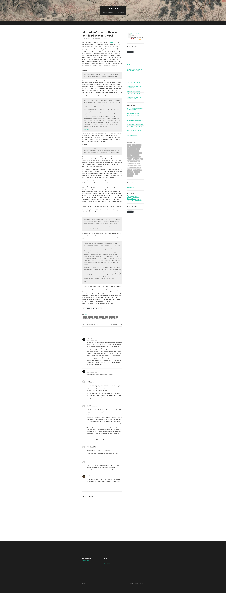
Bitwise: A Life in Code (135, 33)
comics (138, 148)
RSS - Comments (107, 563)
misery (128, 163)
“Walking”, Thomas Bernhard (133, 197)
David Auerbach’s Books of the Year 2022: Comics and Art (134, 98)
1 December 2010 (86, 38)
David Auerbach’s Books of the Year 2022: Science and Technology (134, 94)
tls (133, 173)
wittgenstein (129, 175)
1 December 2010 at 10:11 (92, 340)
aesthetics (134, 144)
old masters (105, 318)
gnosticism (133, 155)
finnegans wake (138, 152)
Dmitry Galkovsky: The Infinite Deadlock (135, 124)
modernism (133, 163)
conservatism (129, 150)
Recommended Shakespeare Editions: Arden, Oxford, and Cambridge (134, 70)
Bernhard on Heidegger (132, 196)
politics (128, 167)
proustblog (138, 167)
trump (136, 173)
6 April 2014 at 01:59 (91, 462)
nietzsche (99, 318)
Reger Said (111, 42)
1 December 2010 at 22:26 (92, 406)
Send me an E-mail (130, 187)
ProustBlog (122, 22)
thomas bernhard (113, 318)
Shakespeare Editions (112, 22)
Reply (88, 366)
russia (140, 169)
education (129, 152)
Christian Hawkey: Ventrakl (116, 323)
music (93, 318)
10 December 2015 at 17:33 (92, 477)
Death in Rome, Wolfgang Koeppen (134, 200)
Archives (140, 22)
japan (134, 159)
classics (134, 148)
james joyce (129, 159)
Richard (89, 381)
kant (141, 159)
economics (136, 150)
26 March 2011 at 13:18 (91, 447)
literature (129, 161)
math (133, 161)
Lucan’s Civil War (131, 22)
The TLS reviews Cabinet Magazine (90, 323)
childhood (129, 148)
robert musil (135, 169)
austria (128, 146)
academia (129, 144)
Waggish (113, 8)
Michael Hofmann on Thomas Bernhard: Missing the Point (99, 34)
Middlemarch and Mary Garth (133, 115)
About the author (130, 184)
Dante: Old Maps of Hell (132, 135)
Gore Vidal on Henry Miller (132, 132)
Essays (86, 314)
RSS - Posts (106, 561)
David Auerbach (96, 38)
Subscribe (130, 51)
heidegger (129, 157)
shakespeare (136, 171)
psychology (129, 169)
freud (128, 155)
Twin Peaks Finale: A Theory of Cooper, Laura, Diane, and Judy (135, 109)
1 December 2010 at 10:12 (92, 372)
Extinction (86, 129)
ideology (139, 157)
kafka (138, 159)
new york (129, 165)
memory (137, 161)
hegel (138, 155)
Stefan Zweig (130, 198)
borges (139, 146)
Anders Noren (138, 583)
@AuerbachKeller (101, 22)
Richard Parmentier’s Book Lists (133, 72)
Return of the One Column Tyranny (134, 130)
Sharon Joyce (90, 461)
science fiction (130, 171)
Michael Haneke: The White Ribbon (134, 199)
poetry (139, 165)
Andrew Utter (90, 339)
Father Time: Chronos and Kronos (133, 118)
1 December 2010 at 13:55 (92, 382)
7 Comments (104, 38)
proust (133, 167)
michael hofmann (87, 318)
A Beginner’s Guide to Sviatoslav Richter (135, 61)
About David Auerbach (89, 22)
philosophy (134, 165)
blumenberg (134, 146)
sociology (129, 173)
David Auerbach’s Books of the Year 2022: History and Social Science (134, 90)
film (133, 152)
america (139, 144)
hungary (134, 157)
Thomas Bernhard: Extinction (133, 195)
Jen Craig (89, 405)
